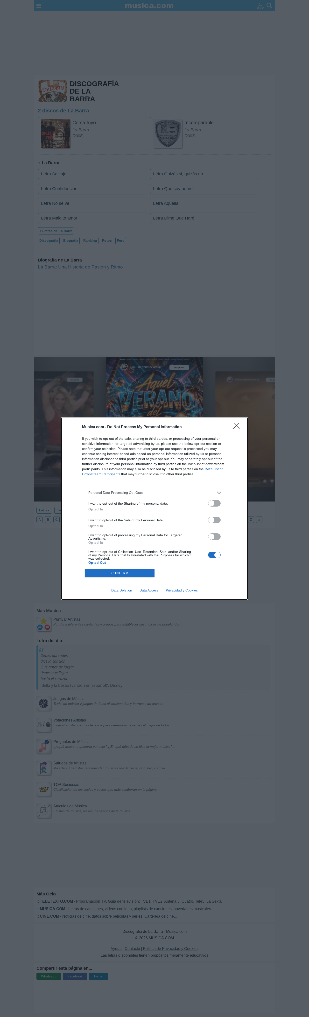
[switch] (214, 503)
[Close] (238, 427)
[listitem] (154, 492)
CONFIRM (120, 573)
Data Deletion (121, 590)
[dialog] (154, 508)
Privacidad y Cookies (182, 590)
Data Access (149, 590)
